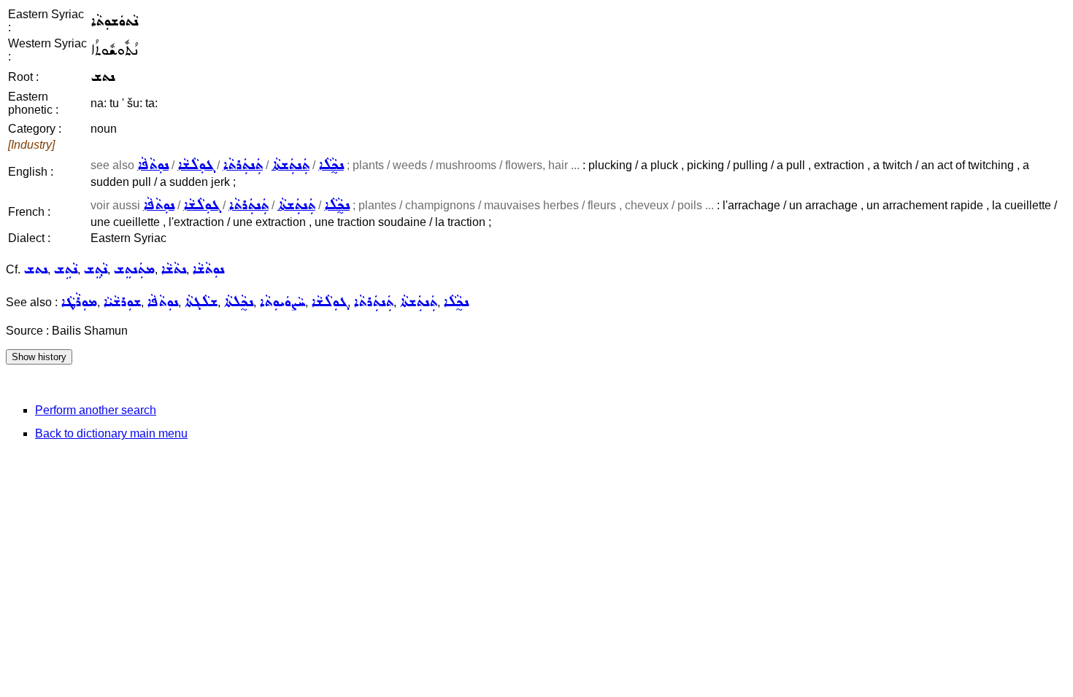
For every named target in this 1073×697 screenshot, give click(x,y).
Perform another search (95, 410)
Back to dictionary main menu (111, 433)
